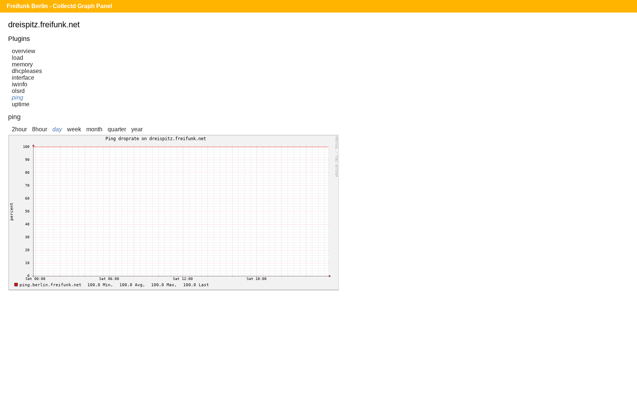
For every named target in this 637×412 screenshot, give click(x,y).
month (94, 129)
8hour (39, 129)
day (57, 129)
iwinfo (19, 84)
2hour (19, 129)
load (17, 58)
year (137, 129)
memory (22, 64)
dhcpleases (27, 71)
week (74, 129)
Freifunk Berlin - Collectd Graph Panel (59, 6)
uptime (20, 104)
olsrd (18, 91)
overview (23, 51)
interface (23, 78)
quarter (117, 129)
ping (17, 97)
